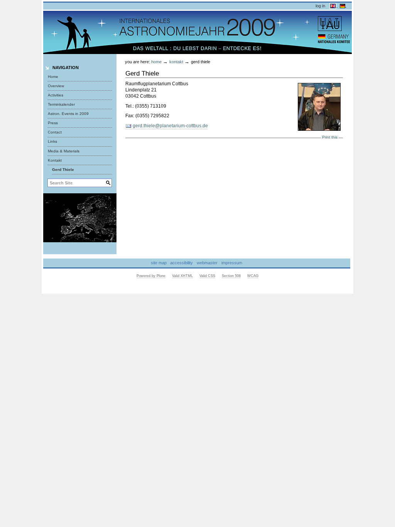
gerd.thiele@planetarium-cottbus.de (170, 125)
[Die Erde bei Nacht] (79, 217)
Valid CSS (207, 276)
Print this (330, 137)
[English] (333, 5)
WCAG (252, 276)
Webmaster (207, 262)
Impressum (231, 262)
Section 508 (231, 276)
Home (53, 76)
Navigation (65, 67)
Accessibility (181, 262)
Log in (320, 5)
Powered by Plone (151, 276)
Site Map (159, 262)
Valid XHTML (182, 276)
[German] (343, 5)
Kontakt (176, 61)
